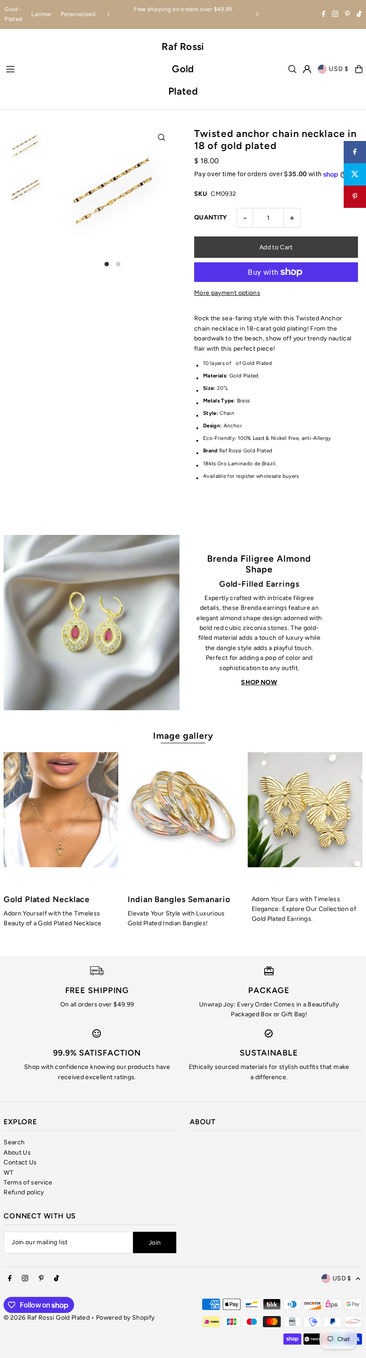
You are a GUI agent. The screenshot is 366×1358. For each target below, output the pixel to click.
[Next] (257, 14)
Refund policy (24, 1192)
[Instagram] (335, 15)
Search (14, 1142)
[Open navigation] (78, 68)
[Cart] (358, 69)
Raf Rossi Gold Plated (183, 69)
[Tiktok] (359, 15)
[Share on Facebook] (355, 152)
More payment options (227, 293)
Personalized (78, 14)
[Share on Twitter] (355, 174)
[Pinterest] (347, 15)
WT (8, 1172)
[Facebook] (323, 15)
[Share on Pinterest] (355, 197)
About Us (17, 1152)
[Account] (307, 69)
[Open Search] (292, 69)
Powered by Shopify (125, 1317)
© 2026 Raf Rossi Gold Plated (47, 1317)
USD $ (339, 69)
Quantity (210, 217)
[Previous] (108, 14)
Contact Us (20, 1162)
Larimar (41, 14)
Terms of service (28, 1182)
